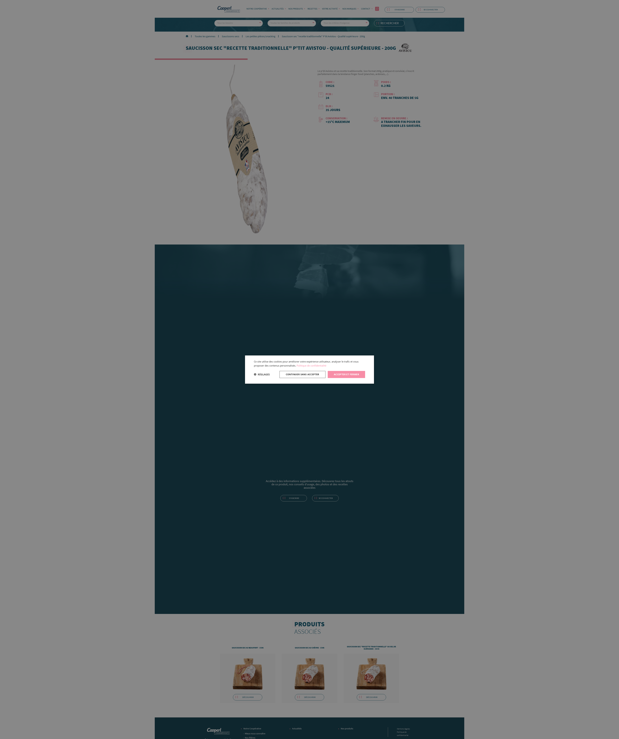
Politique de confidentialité (311, 365)
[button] (262, 374)
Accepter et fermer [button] (346, 374)
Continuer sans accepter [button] (302, 374)
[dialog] (309, 369)
